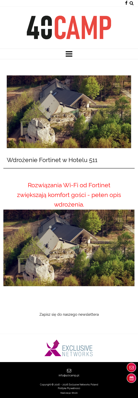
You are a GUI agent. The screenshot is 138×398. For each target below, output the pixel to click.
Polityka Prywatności (69, 388)
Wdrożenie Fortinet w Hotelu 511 (52, 159)
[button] (131, 367)
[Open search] (131, 3)
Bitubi (75, 393)
